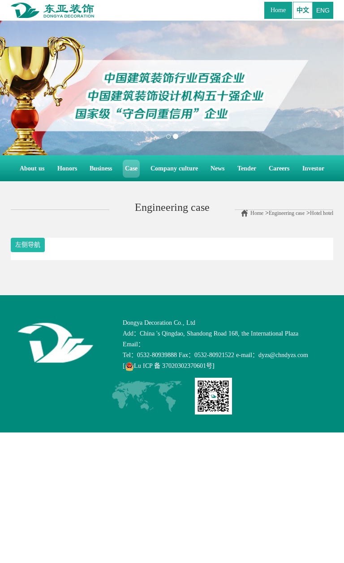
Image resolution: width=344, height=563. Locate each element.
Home (278, 10)
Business (101, 168)
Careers (279, 168)
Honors (67, 168)
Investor (313, 168)
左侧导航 (27, 244)
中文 (303, 10)
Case (131, 168)
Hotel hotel (321, 213)
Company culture (174, 168)
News (217, 168)
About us (33, 168)
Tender (246, 168)
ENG (323, 10)
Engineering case (287, 213)
